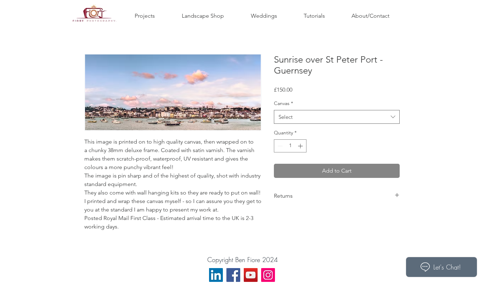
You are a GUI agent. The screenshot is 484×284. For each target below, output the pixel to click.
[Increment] (301, 146)
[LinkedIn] (216, 275)
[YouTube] (251, 275)
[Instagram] (268, 275)
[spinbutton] (290, 146)
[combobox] (337, 117)
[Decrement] (279, 146)
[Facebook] (233, 275)
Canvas (283, 103)
